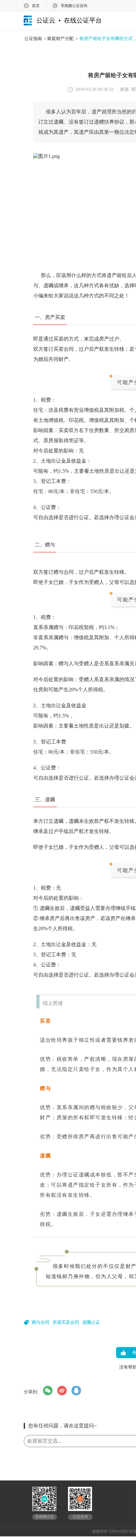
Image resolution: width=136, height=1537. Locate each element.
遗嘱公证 (91, 1322)
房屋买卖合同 (66, 1322)
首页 (36, 5)
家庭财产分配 (60, 38)
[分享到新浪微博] (62, 1390)
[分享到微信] (48, 1390)
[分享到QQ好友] (76, 1390)
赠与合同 (40, 1322)
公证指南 (33, 38)
